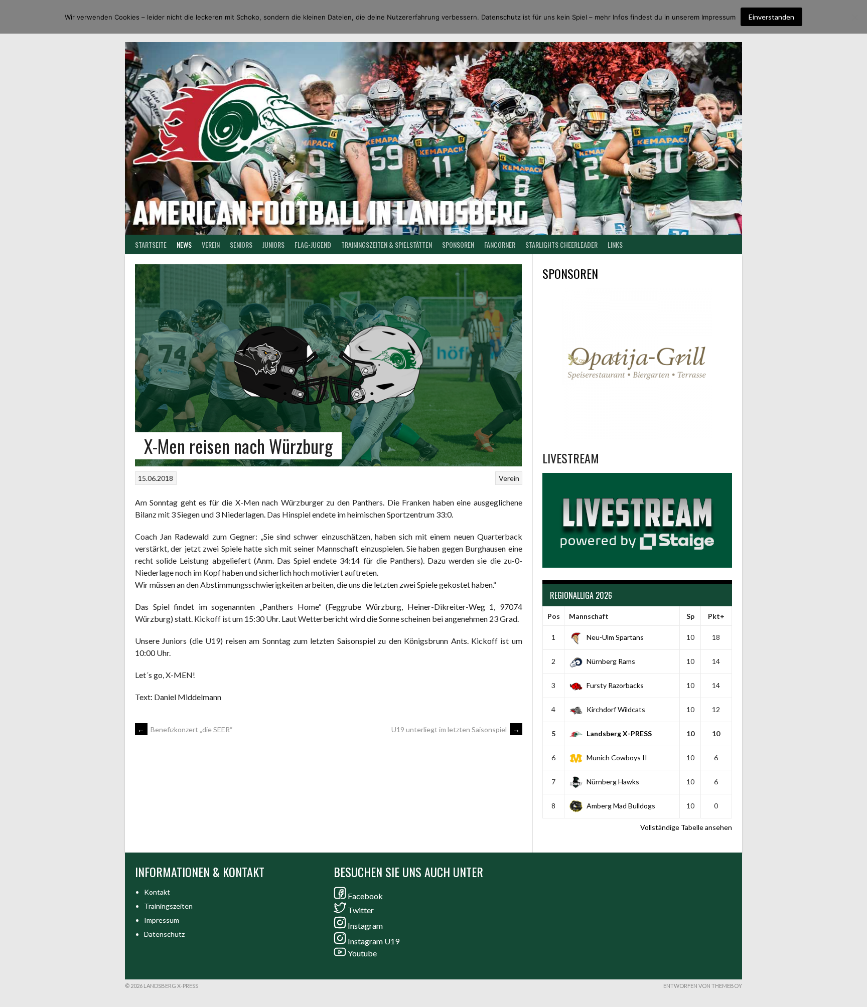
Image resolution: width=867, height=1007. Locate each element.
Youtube (362, 953)
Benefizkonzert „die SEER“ (185, 729)
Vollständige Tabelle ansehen (686, 827)
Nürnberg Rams (611, 661)
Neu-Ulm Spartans (615, 637)
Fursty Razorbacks (615, 685)
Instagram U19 (373, 941)
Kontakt (157, 892)
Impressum (161, 920)
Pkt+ (716, 616)
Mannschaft (589, 616)
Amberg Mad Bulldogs (621, 805)
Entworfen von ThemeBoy (702, 985)
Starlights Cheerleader (561, 244)
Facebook (365, 896)
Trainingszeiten (168, 906)
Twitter (361, 910)
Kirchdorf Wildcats (616, 709)
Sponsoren (458, 244)
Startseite (151, 244)
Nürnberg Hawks (613, 781)
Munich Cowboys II (617, 757)
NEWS (184, 244)
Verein (211, 244)
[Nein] (854, 17)
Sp (690, 616)
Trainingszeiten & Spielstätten (386, 244)
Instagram (365, 925)
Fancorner (499, 244)
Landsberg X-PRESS (619, 733)
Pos (553, 616)
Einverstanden (771, 17)
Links (615, 244)
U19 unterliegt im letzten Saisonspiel (455, 729)
